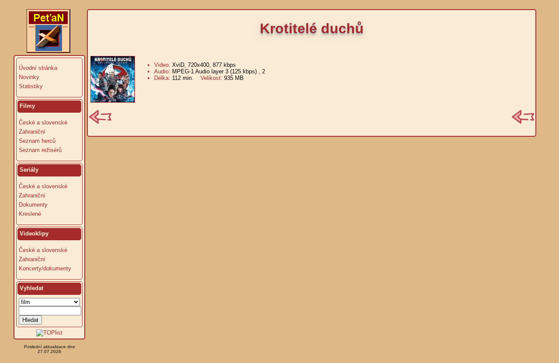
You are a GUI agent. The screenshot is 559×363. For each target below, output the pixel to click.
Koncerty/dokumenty (45, 268)
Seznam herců (37, 141)
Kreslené (30, 214)
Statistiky (31, 86)
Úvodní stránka (38, 68)
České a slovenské (43, 122)
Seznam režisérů (40, 150)
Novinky (29, 77)
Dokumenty (33, 204)
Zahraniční (32, 131)
